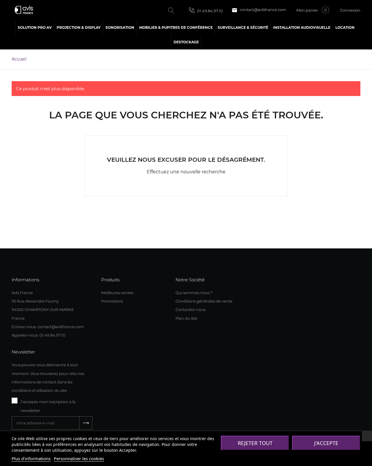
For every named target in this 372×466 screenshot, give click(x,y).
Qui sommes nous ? (194, 292)
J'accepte (326, 443)
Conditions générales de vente (204, 301)
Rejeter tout (255, 443)
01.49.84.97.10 (209, 10)
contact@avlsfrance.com (259, 10)
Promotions (112, 301)
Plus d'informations (31, 458)
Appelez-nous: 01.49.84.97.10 (38, 335)
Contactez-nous (190, 309)
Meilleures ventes (117, 292)
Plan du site (186, 318)
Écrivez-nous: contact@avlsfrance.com (48, 326)
